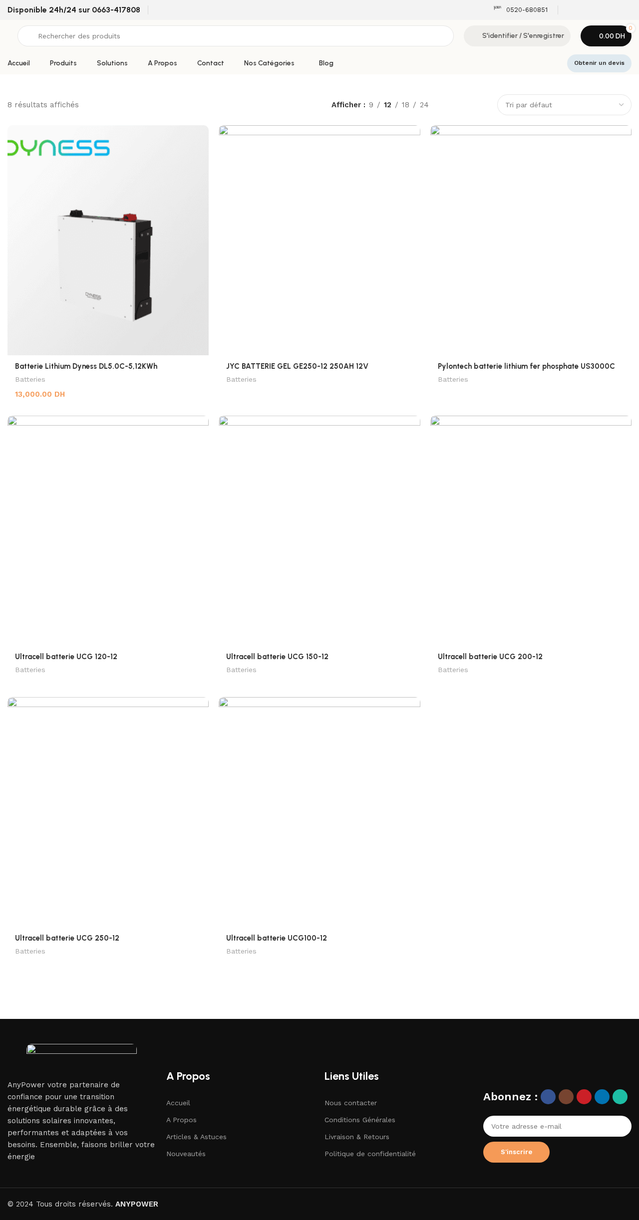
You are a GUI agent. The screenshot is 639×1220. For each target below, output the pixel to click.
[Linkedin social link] (612, 9)
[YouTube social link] (600, 9)
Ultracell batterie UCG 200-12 (490, 656)
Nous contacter (350, 1103)
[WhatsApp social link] (625, 9)
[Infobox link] (520, 10)
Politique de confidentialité (370, 1154)
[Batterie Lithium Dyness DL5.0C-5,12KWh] (108, 240)
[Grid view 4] (482, 105)
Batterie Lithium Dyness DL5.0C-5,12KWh (86, 366)
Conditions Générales (359, 1120)
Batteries (30, 379)
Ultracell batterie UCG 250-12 (67, 938)
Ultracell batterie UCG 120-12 (66, 656)
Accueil (178, 1103)
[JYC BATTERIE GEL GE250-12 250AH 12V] (319, 240)
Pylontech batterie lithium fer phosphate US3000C (526, 366)
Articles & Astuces (196, 1137)
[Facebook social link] (574, 9)
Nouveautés (186, 1154)
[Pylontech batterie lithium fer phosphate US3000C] (531, 240)
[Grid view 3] (465, 105)
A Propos (181, 1120)
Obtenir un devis (599, 62)
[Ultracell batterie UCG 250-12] (108, 812)
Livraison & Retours (356, 1137)
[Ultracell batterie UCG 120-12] (108, 531)
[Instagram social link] (587, 9)
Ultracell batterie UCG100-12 (276, 938)
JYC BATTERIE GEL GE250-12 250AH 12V (297, 366)
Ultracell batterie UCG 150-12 (277, 656)
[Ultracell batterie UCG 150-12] (319, 531)
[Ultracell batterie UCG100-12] (319, 812)
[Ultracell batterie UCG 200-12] (531, 531)
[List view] (447, 105)
